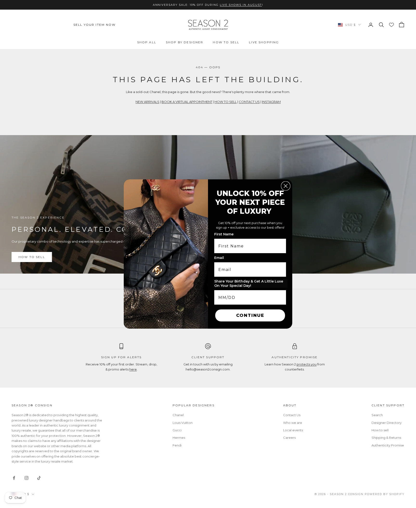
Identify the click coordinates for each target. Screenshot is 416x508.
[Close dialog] (285, 186)
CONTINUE (250, 315)
